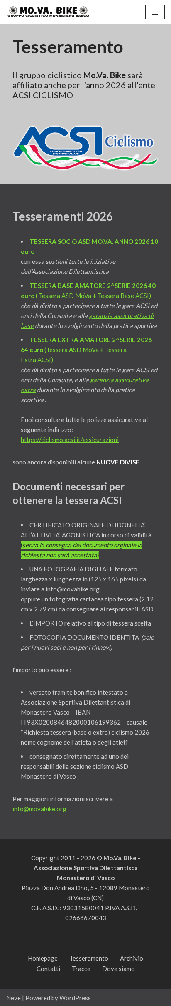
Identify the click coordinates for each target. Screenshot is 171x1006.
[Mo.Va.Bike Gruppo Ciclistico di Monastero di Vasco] (47, 12)
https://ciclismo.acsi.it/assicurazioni (70, 439)
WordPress (75, 997)
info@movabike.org (39, 808)
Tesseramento (88, 958)
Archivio (131, 958)
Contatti (48, 968)
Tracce (81, 968)
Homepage (43, 958)
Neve (13, 997)
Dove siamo (118, 968)
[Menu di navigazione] (155, 12)
